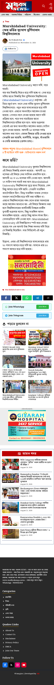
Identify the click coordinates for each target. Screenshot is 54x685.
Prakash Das (16, 40)
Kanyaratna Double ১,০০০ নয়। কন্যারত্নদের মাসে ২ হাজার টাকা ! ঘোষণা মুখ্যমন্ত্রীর (35, 520)
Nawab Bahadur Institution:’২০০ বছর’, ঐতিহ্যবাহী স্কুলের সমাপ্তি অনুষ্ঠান (37, 373)
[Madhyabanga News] (16, 6)
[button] (43, 6)
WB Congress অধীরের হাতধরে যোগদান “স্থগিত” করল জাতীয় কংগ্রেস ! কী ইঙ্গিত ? (36, 462)
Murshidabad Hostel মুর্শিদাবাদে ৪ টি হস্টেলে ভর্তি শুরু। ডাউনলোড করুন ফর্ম (27, 151)
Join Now (42, 306)
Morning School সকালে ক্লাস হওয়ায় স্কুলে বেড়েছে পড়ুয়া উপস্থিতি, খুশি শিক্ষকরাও (39, 349)
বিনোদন (37, 14)
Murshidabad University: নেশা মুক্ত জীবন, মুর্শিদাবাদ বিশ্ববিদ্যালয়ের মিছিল (14, 397)
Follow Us (12, 48)
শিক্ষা (7, 21)
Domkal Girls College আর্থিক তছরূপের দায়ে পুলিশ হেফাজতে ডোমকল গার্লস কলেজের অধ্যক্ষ (34, 505)
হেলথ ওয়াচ (47, 14)
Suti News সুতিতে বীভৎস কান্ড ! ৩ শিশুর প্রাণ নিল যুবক (35, 531)
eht (38, 673)
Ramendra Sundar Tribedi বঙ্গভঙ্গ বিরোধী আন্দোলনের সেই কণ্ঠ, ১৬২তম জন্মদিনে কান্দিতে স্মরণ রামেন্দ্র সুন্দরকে (35, 478)
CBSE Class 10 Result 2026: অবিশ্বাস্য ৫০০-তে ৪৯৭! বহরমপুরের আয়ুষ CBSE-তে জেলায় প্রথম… (14, 373)
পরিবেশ (28, 14)
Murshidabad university (15, 290)
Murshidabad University (18, 100)
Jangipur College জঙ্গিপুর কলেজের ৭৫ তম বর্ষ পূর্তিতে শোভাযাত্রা (39, 397)
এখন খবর (5, 14)
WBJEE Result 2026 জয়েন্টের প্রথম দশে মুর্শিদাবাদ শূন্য (13, 349)
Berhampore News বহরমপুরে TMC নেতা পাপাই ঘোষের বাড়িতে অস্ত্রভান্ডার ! (34, 491)
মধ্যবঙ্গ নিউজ (17, 14)
